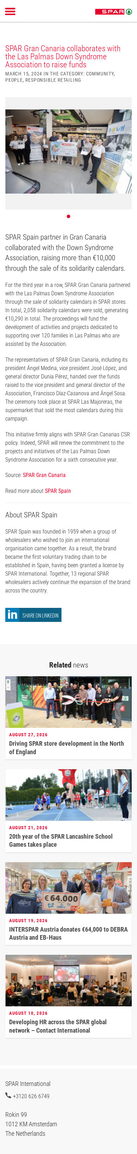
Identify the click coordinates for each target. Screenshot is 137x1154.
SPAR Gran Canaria (44, 475)
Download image (124, 106)
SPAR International (113, 12)
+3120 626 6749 (31, 1096)
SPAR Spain (58, 491)
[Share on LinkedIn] (33, 620)
